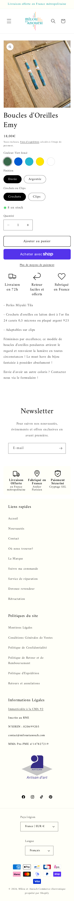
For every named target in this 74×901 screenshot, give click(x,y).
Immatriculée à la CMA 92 (25, 709)
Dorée (12, 179)
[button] (9, 21)
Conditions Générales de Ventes (30, 638)
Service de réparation (23, 579)
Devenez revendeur (21, 589)
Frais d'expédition (29, 142)
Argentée (35, 179)
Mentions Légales (20, 628)
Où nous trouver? (20, 549)
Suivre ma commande (23, 569)
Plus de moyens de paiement (37, 265)
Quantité (8, 216)
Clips (37, 197)
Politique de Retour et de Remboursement (26, 660)
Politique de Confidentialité (27, 648)
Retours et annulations (24, 683)
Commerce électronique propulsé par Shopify (45, 891)
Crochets (14, 197)
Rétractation (16, 599)
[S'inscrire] (61, 448)
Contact (13, 539)
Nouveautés (16, 529)
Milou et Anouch (28, 889)
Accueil (13, 518)
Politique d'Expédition (23, 673)
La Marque (15, 559)
